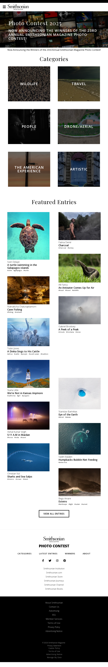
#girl (18, 396)
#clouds (61, 332)
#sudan (77, 504)
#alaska (68, 417)
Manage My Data (54, 657)
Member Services (54, 619)
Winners (70, 553)
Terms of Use (54, 623)
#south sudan (34, 354)
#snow (78, 332)
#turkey (71, 248)
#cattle (16, 354)
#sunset (84, 504)
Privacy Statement (54, 645)
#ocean (18, 479)
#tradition (44, 354)
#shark (25, 479)
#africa (10, 354)
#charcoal (62, 248)
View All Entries (54, 513)
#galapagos (18, 270)
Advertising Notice (54, 631)
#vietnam (18, 312)
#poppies (25, 396)
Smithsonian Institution (54, 568)
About (87, 553)
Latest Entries (48, 553)
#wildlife (75, 290)
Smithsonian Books (54, 588)
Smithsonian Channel (54, 584)
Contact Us (54, 606)
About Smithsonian (54, 602)
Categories (25, 553)
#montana (70, 332)
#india (16, 437)
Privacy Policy (54, 627)
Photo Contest (54, 546)
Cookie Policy (54, 648)
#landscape (62, 504)
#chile (9, 270)
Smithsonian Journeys (54, 580)
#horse (10, 437)
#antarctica (62, 462)
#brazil (61, 290)
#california (11, 396)
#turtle (26, 270)
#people (24, 354)
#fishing (10, 312)
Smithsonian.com (54, 572)
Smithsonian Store (54, 576)
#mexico (10, 479)
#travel (23, 437)
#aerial (61, 417)
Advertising (54, 610)
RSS (54, 615)
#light (71, 504)
